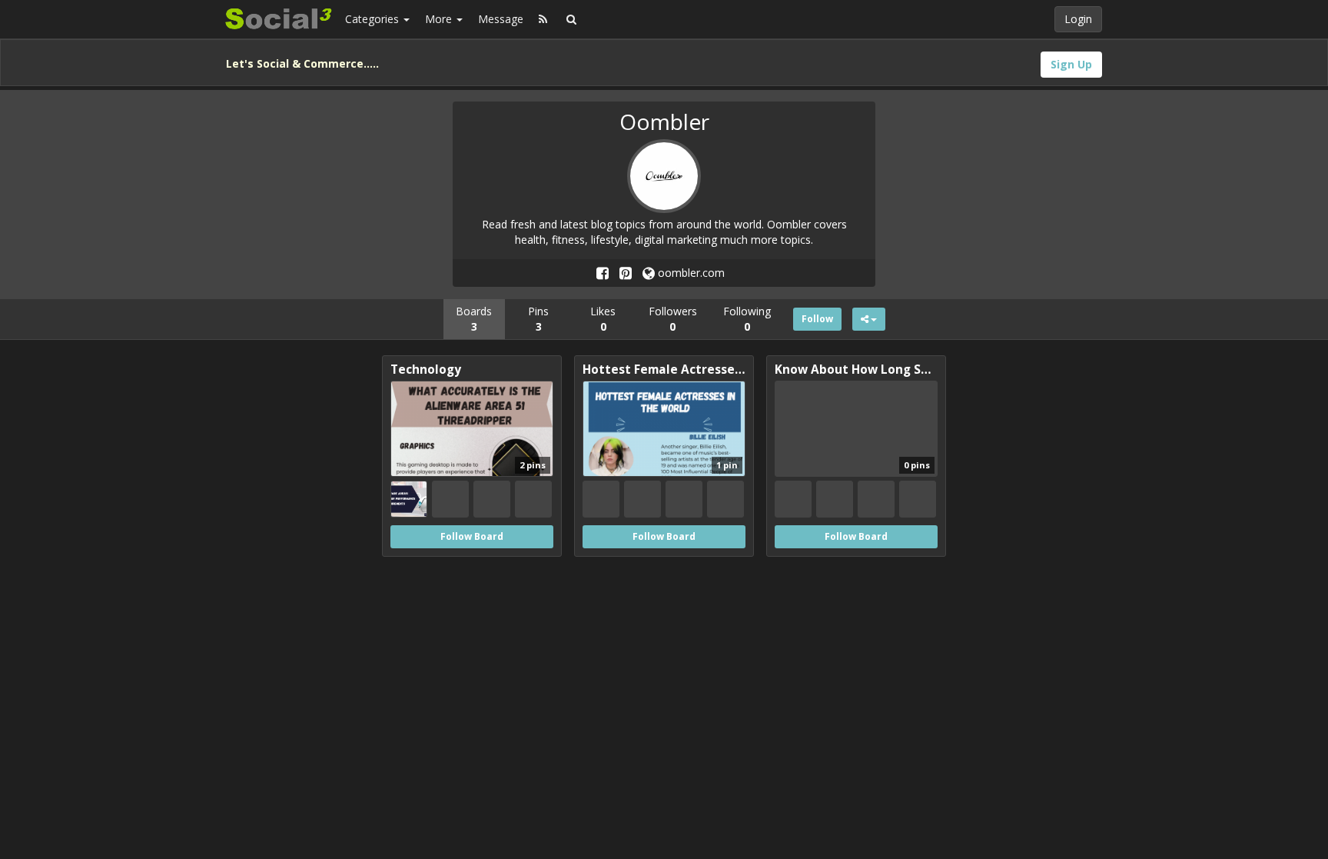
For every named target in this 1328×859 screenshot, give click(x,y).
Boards (474, 319)
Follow (817, 318)
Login (1078, 19)
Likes (603, 319)
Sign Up (1071, 64)
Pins (538, 319)
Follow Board (471, 536)
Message (500, 19)
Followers (673, 319)
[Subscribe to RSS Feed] (543, 19)
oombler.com (690, 272)
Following (747, 319)
